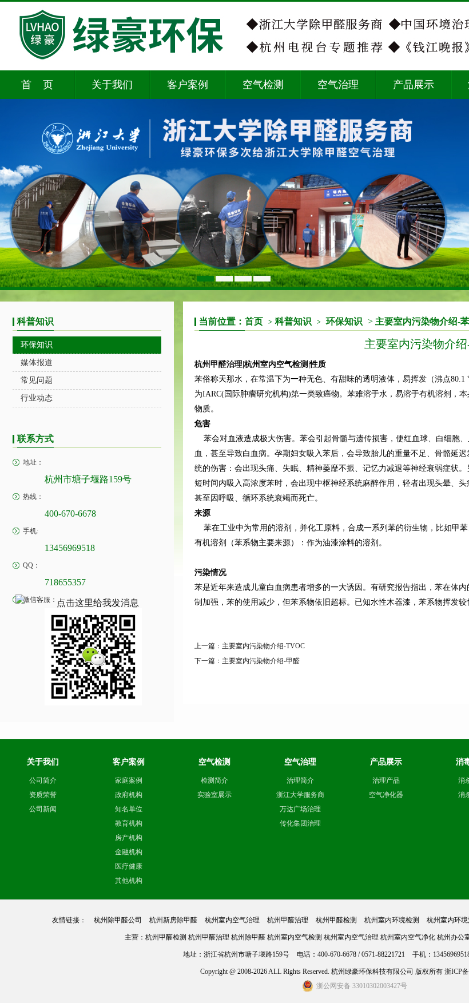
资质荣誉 (43, 795)
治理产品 (386, 780)
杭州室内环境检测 (391, 920)
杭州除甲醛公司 (118, 920)
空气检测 (263, 84)
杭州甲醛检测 (336, 920)
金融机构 (128, 852)
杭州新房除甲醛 (173, 920)
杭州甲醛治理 (218, 364)
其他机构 (128, 881)
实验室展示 (214, 795)
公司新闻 (43, 809)
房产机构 (128, 838)
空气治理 (338, 84)
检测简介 (214, 780)
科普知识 (298, 321)
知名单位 (128, 809)
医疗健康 (128, 866)
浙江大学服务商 (300, 795)
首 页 (37, 84)
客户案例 (187, 84)
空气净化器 (386, 795)
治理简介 (300, 780)
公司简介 (43, 780)
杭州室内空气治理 (232, 920)
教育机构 (128, 823)
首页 (258, 321)
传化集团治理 (300, 823)
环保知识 (344, 321)
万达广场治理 (300, 809)
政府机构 (128, 795)
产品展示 (413, 84)
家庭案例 (128, 780)
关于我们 (112, 84)
